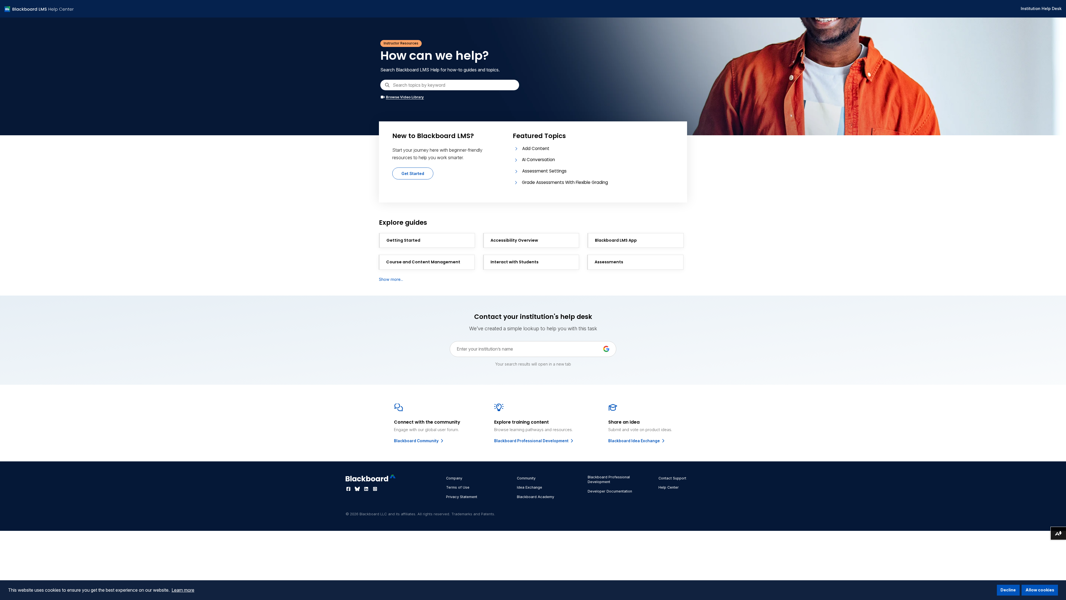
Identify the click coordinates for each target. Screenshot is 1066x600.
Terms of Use (457, 487)
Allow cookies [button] (1039, 590)
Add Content (535, 148)
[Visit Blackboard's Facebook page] (349, 489)
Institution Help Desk (1041, 8)
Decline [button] (1008, 590)
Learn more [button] (183, 590)
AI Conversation (538, 159)
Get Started (412, 173)
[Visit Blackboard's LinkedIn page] (366, 489)
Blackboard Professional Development (531, 441)
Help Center (668, 487)
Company (454, 478)
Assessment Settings (544, 171)
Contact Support (672, 478)
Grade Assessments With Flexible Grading (565, 182)
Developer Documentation (610, 491)
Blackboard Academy (535, 497)
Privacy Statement (461, 497)
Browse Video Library (405, 97)
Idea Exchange (529, 487)
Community (526, 478)
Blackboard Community (416, 441)
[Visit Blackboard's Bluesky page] (358, 489)
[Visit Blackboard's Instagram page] (375, 489)
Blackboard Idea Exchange (634, 441)
